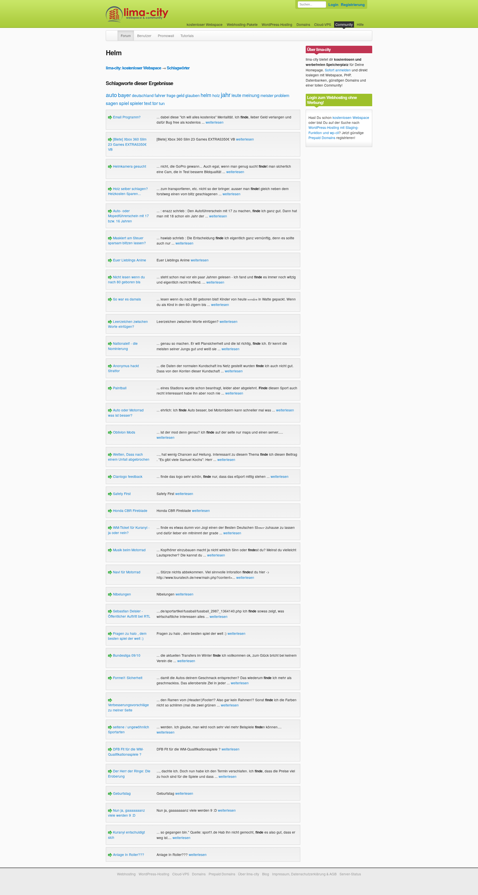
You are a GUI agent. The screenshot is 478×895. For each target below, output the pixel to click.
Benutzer (144, 35)
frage (171, 95)
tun (162, 103)
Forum (126, 35)
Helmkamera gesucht (129, 166)
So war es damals (126, 299)
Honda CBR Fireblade (129, 510)
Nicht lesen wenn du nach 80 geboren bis (126, 279)
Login (333, 4)
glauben (192, 95)
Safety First (121, 493)
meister (266, 95)
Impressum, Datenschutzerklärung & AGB (304, 873)
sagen (112, 103)
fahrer (160, 95)
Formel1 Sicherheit (127, 677)
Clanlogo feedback (127, 476)
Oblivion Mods (123, 432)
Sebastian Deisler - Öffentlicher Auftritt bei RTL (129, 613)
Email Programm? (126, 116)
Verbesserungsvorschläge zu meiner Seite (128, 707)
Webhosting (126, 873)
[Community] (114, 33)
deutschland (143, 95)
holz (216, 95)
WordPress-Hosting (277, 24)
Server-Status (350, 873)
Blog (265, 873)
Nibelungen (121, 594)
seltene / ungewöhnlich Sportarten (128, 729)
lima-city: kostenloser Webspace (133, 68)
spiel (124, 102)
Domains (303, 24)
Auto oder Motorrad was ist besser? (126, 412)
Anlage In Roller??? (128, 854)
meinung (250, 95)
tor (155, 102)
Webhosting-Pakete (242, 24)
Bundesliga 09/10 (126, 655)
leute (236, 95)
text (147, 103)
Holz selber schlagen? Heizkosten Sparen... (128, 191)
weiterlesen (215, 122)
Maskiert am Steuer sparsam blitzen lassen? (127, 240)
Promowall (166, 35)
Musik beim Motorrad (129, 549)
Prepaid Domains (321, 137)
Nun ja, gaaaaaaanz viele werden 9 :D (126, 813)
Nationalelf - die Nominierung (123, 346)
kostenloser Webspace (205, 24)
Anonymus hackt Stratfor (123, 368)
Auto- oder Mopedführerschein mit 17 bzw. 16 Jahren (128, 215)
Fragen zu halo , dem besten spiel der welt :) (127, 636)
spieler (136, 103)
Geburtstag (121, 793)
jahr (226, 94)
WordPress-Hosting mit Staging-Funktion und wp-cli (333, 130)
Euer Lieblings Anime (129, 259)
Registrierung (353, 4)
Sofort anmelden (338, 69)
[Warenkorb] (367, 22)
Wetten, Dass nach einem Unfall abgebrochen (128, 457)
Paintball (119, 387)
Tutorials (187, 35)
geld (180, 95)
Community (344, 24)
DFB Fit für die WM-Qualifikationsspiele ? (126, 751)
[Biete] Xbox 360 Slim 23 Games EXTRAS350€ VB (127, 144)
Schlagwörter (178, 68)
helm (206, 95)
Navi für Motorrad (126, 571)
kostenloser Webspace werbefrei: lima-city (155, 14)
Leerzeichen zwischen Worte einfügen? (128, 324)
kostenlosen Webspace (351, 117)
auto (111, 95)
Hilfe (360, 24)
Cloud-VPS (322, 24)
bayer (124, 95)
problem (281, 95)
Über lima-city (248, 873)
